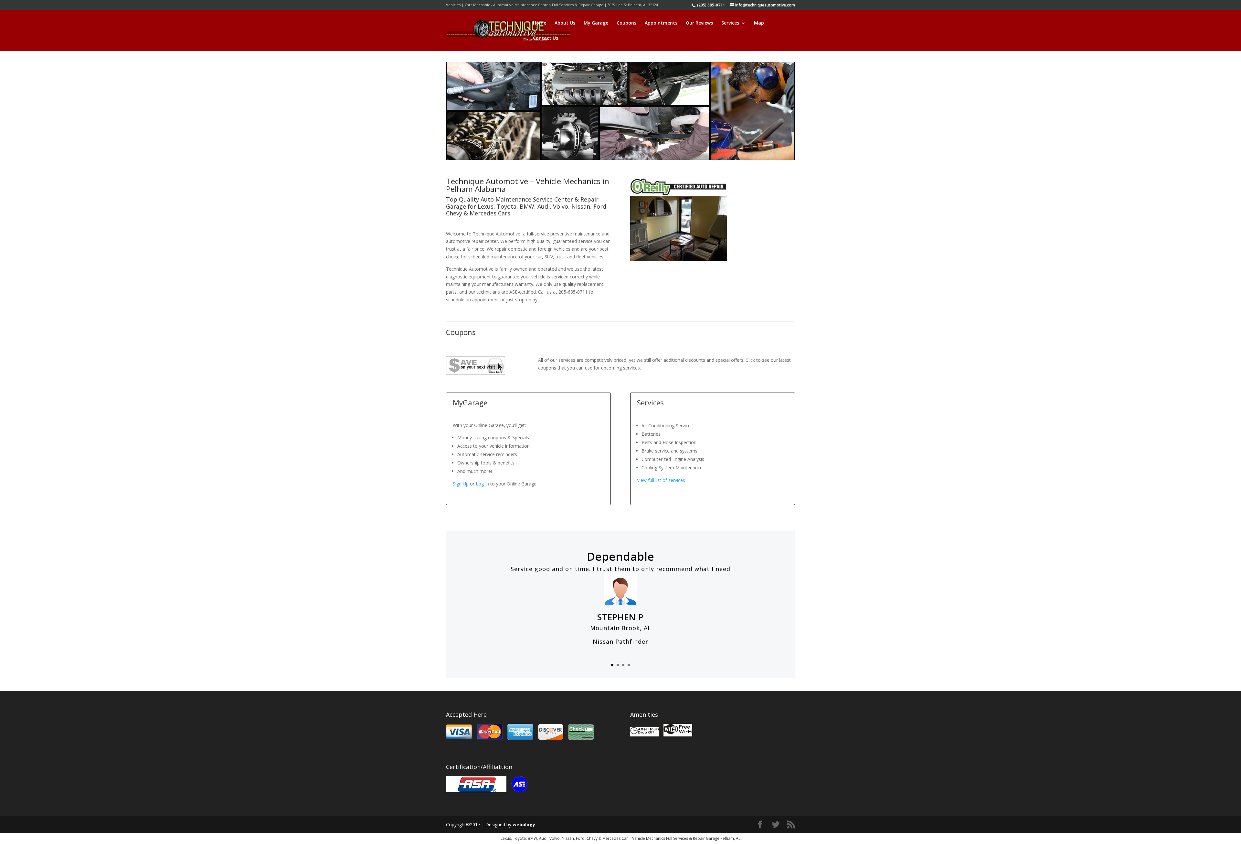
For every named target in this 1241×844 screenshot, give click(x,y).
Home (539, 23)
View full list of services (661, 480)
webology (524, 824)
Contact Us (545, 38)
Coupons (626, 23)
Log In (482, 484)
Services (730, 23)
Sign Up (461, 484)
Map (759, 23)
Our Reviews (699, 23)
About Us (565, 23)
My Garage (596, 23)
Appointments (661, 23)
